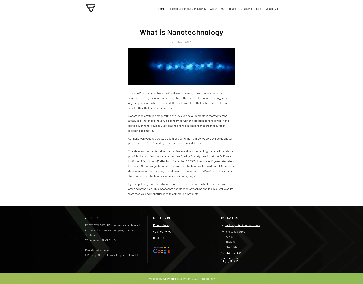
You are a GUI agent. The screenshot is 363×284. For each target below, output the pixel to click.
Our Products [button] (229, 8)
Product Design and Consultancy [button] (187, 8)
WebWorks (169, 278)
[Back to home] (91, 8)
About (213, 8)
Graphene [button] (246, 8)
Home (161, 8)
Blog (258, 8)
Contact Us (271, 8)
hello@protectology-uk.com (242, 225)
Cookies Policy (162, 231)
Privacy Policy (161, 225)
